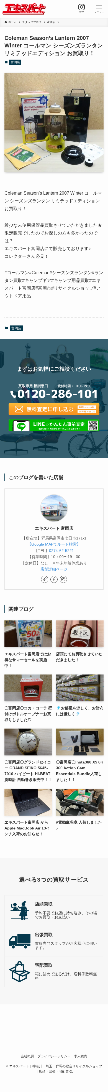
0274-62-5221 (61, 550)
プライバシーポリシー (54, 1056)
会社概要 (27, 1056)
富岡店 (15, 62)
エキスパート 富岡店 (54, 528)
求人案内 (80, 1056)
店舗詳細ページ (54, 569)
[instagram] (63, 579)
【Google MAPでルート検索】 (54, 544)
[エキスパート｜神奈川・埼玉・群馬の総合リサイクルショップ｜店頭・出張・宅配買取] (24, 9)
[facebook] (54, 579)
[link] (44, 579)
